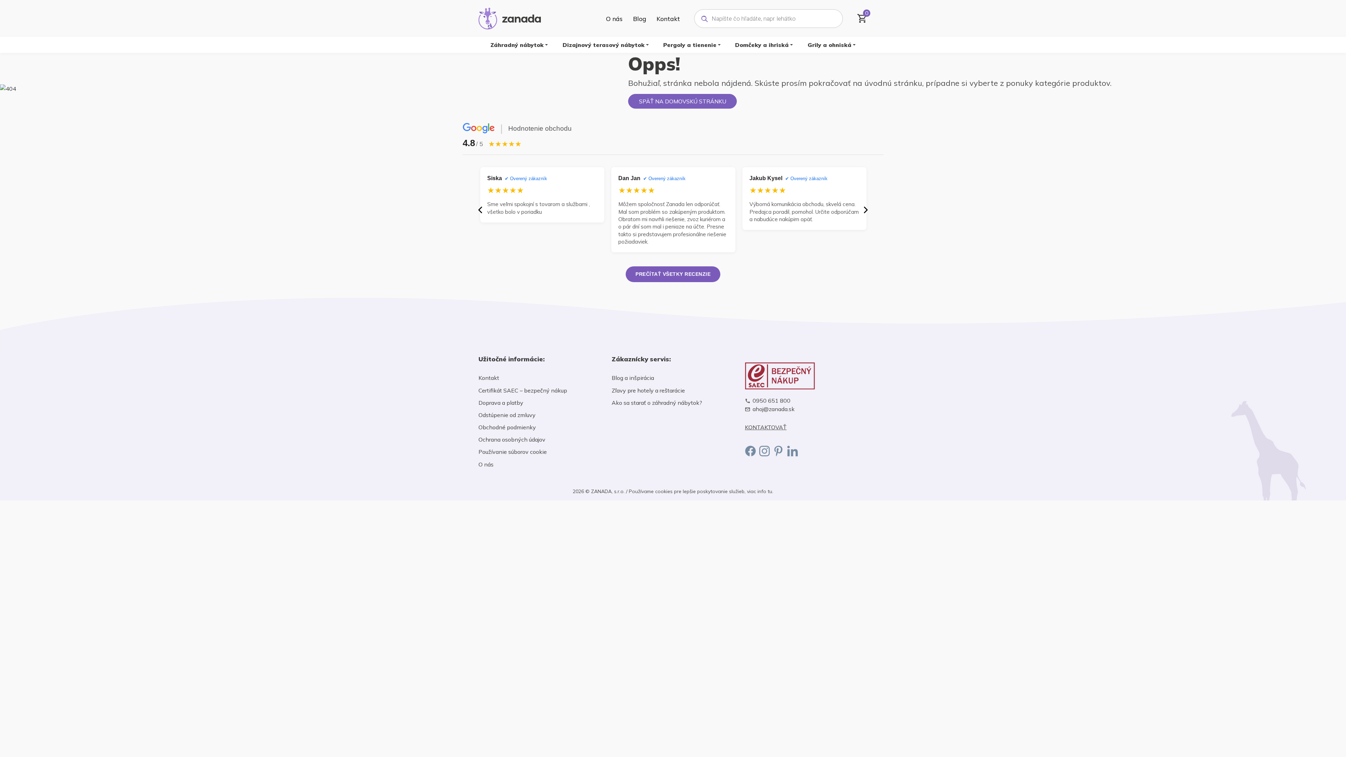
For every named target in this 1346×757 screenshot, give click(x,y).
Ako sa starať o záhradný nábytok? (657, 402)
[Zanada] (509, 17)
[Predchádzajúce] (480, 210)
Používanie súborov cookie (512, 451)
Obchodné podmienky (507, 427)
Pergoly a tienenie (689, 44)
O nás (614, 18)
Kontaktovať (766, 427)
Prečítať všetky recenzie (673, 274)
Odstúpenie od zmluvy (507, 414)
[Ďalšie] (866, 210)
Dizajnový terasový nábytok (604, 44)
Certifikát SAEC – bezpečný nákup (522, 390)
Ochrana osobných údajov (511, 439)
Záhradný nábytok (517, 44)
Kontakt (668, 18)
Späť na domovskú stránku (682, 101)
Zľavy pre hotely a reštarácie (648, 390)
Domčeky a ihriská (762, 44)
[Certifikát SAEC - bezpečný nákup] (806, 375)
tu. (770, 491)
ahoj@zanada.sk (774, 409)
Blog (639, 18)
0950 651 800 (771, 400)
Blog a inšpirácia (633, 377)
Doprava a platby (500, 402)
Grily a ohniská (829, 44)
